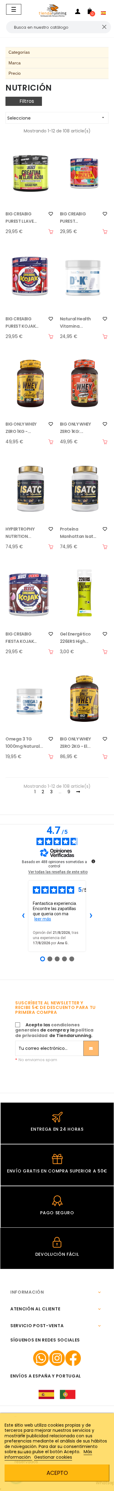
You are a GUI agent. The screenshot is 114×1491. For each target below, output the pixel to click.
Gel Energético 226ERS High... (75, 637)
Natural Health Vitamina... (75, 322)
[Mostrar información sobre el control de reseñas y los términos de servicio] (93, 861)
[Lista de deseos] (50, 214)
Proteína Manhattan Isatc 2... (78, 533)
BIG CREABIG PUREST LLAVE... (21, 217)
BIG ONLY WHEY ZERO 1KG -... (20, 427)
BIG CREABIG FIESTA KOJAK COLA (19, 638)
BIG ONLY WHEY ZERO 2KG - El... (75, 742)
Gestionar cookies (53, 1457)
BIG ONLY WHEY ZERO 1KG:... (75, 427)
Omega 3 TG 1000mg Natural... (24, 742)
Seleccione (56, 118)
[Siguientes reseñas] (91, 916)
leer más (42, 919)
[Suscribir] (91, 1048)
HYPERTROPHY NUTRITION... (20, 532)
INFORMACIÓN (27, 1292)
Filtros (26, 101)
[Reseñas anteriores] (23, 916)
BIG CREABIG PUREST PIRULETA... (73, 218)
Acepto (57, 1473)
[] (50, 231)
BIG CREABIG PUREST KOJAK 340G (20, 323)
